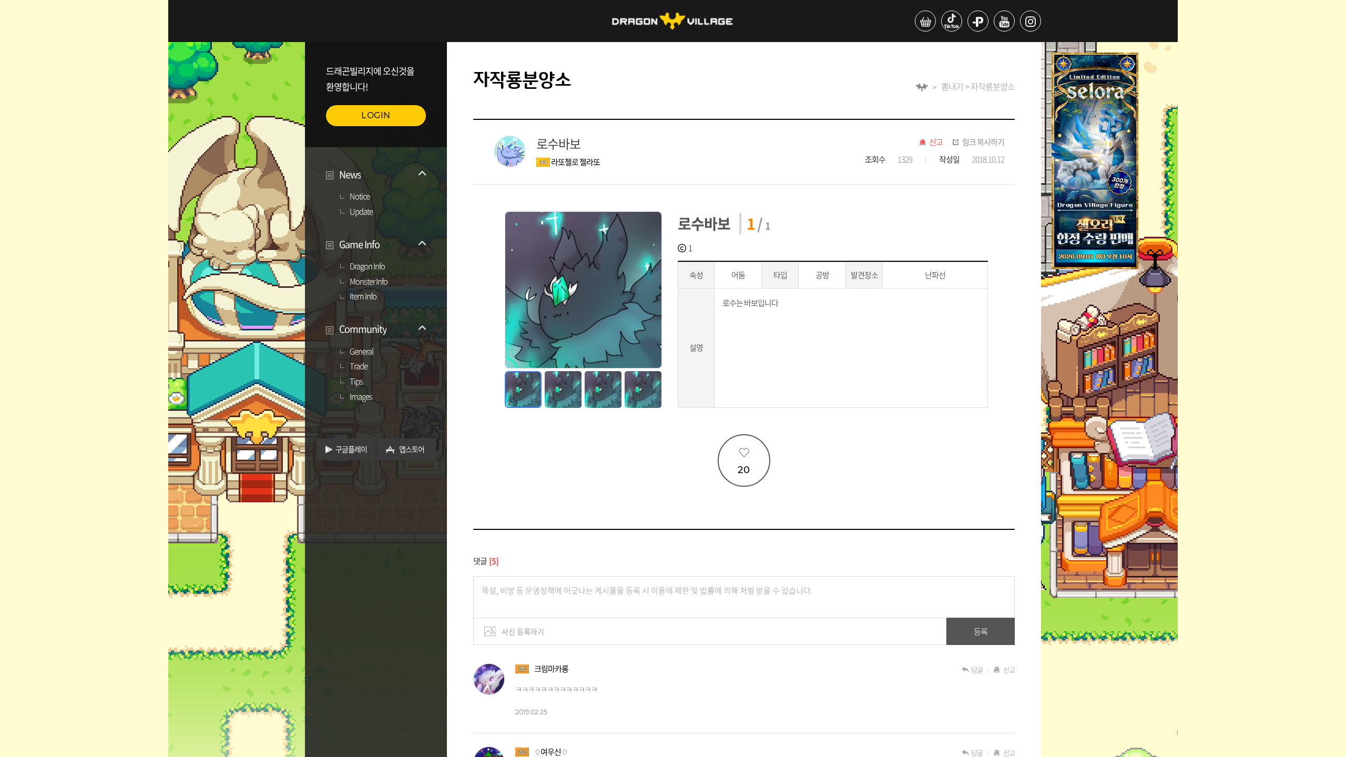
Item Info (363, 296)
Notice (360, 196)
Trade (359, 366)
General (361, 351)
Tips (356, 381)
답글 (977, 669)
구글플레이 (351, 449)
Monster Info (369, 282)
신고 (936, 142)
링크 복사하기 (983, 142)
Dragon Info (367, 266)
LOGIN (376, 115)
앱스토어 (411, 449)
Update (361, 212)
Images (361, 397)
